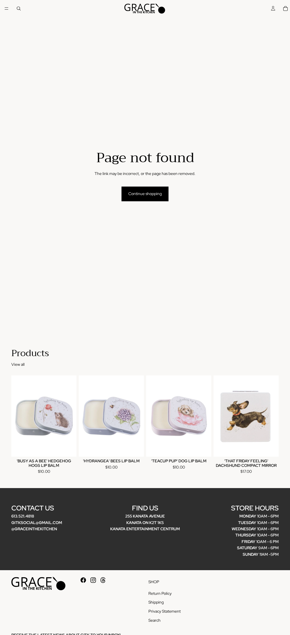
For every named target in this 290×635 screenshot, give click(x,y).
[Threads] (103, 580)
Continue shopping (145, 193)
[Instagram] (93, 580)
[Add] (68, 448)
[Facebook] (83, 580)
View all (18, 364)
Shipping (156, 602)
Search (154, 620)
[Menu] (6, 8)
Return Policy (160, 593)
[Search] (18, 8)
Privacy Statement (164, 611)
